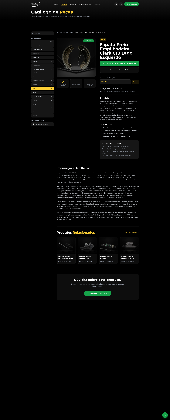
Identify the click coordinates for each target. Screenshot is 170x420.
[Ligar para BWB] (121, 4)
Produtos (65, 32)
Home (59, 32)
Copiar (135, 82)
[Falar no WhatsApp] (165, 415)
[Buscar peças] (116, 4)
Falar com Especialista (119, 70)
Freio (71, 32)
